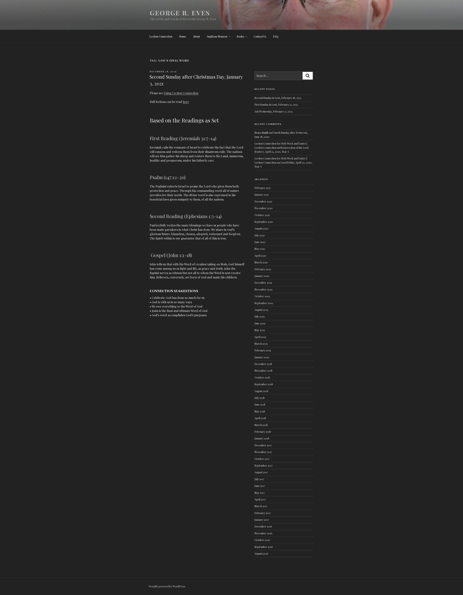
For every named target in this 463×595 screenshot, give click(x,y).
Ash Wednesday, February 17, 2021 (273, 111)
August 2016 (261, 553)
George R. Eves (180, 12)
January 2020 (261, 276)
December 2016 (263, 526)
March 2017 (260, 506)
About (196, 36)
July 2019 (259, 316)
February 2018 (262, 431)
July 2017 (259, 479)
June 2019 (259, 323)
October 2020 (262, 215)
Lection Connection (160, 36)
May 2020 (259, 248)
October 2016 (262, 540)
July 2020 (259, 235)
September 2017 (263, 465)
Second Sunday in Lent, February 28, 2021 (277, 98)
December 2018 (263, 364)
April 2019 (260, 337)
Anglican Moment (217, 36)
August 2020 (261, 228)
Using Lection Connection (181, 93)
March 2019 (261, 343)
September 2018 (263, 384)
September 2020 (263, 222)
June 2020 (260, 242)
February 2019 (262, 350)
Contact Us (260, 36)
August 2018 (261, 391)
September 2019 (263, 303)
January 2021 (261, 194)
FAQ (275, 36)
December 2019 (263, 282)
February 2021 (262, 188)
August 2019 (261, 310)
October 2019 (262, 296)
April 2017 (260, 499)
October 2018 (262, 377)
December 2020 (263, 201)
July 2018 (259, 398)
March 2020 (261, 262)
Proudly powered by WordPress (167, 586)
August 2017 (261, 472)
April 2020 (260, 255)
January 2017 (261, 519)
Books (240, 36)
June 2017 (259, 486)
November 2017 (263, 452)
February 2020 (262, 269)
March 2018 (261, 425)
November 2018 (263, 370)
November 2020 (263, 208)
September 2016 (263, 547)
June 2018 (259, 404)
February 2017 (262, 513)
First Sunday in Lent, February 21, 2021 (276, 104)
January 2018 (261, 438)
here (186, 102)
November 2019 (263, 289)
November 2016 (263, 533)
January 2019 (261, 357)
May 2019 (259, 330)
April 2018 (260, 418)
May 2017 (259, 492)
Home (182, 36)
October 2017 (261, 459)
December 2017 (263, 445)
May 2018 (259, 411)
